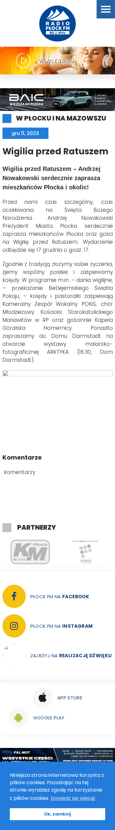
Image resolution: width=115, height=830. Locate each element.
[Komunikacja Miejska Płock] (30, 552)
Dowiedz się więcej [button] (73, 798)
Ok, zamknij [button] (57, 814)
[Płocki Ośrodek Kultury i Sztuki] (85, 552)
